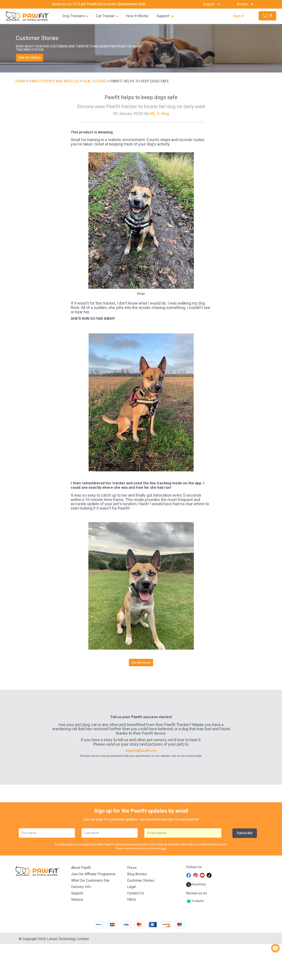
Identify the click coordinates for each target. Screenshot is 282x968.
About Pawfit (81, 868)
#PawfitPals (198, 884)
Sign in (238, 16)
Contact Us (135, 893)
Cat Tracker (105, 16)
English (210, 4)
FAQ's (131, 899)
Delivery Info (81, 887)
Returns (77, 899)
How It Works (137, 16)
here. (163, 848)
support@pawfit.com (141, 750)
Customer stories (140, 880)
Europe (243, 4)
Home (20, 81)
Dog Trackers (74, 16)
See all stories (29, 57)
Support (162, 16)
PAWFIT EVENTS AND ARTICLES (54, 81)
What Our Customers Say (90, 880)
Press (132, 868)
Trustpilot (198, 901)
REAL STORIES (95, 81)
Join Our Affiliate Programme (93, 874)
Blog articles (137, 874)
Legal (131, 887)
